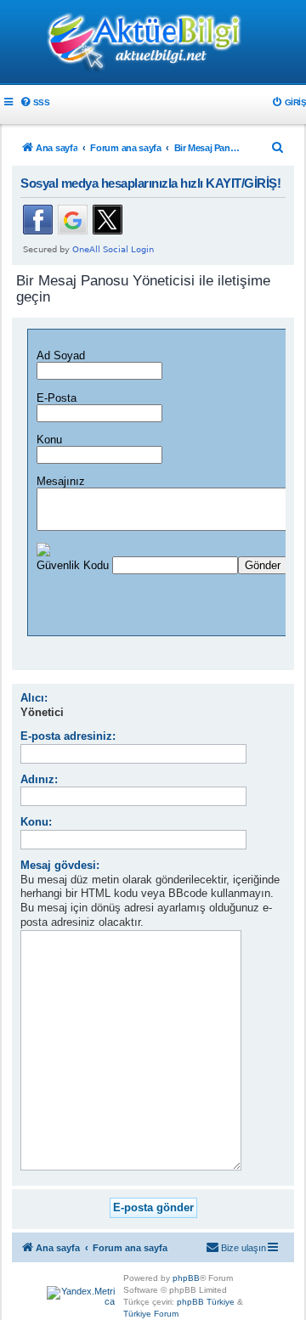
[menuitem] (34, 102)
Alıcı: (34, 697)
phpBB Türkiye (206, 1301)
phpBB (186, 1278)
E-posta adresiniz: (68, 736)
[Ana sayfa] (153, 43)
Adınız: (39, 779)
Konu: (36, 821)
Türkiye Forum (150, 1313)
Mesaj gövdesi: (59, 865)
